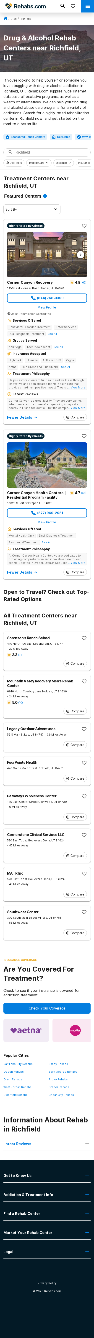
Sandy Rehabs (58, 1064)
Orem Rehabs (12, 1079)
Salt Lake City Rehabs (18, 1064)
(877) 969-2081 (50, 513)
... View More (76, 387)
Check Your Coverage (47, 1008)
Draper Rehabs (59, 1087)
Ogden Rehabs (13, 1071)
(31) (20, 655)
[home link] (5, 18)
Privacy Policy (47, 1283)
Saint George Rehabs (63, 1071)
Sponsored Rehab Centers (28, 137)
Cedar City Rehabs (61, 1095)
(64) (83, 493)
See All (52, 334)
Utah (13, 18)
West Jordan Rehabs (17, 1087)
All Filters (16, 162)
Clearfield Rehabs (15, 1095)
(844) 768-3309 (50, 298)
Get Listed (63, 137)
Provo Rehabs (58, 1079)
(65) (83, 282)
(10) (20, 702)
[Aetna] (26, 1030)
